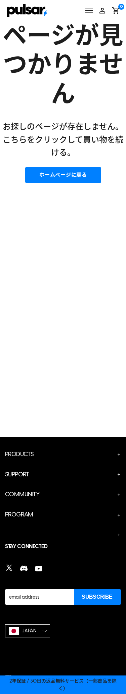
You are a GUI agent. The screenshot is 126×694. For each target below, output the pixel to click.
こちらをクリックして (43, 140)
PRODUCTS (19, 454)
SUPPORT (17, 474)
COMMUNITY (22, 494)
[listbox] (27, 630)
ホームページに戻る (63, 175)
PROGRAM (19, 514)
